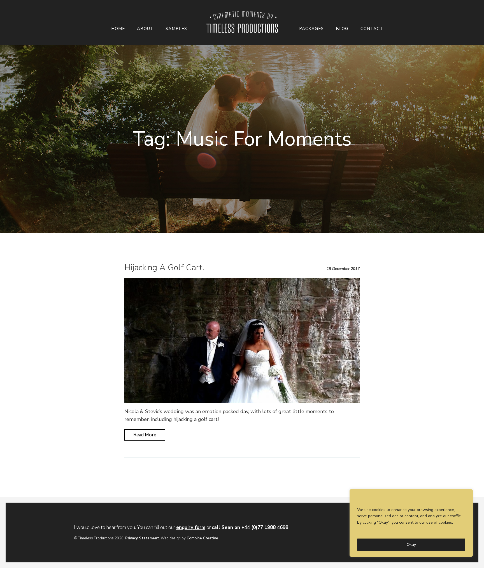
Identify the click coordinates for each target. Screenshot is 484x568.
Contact (371, 29)
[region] (411, 523)
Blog (342, 29)
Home (118, 29)
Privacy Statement (142, 538)
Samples (176, 29)
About (145, 29)
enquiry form (190, 527)
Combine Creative (202, 538)
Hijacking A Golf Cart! (164, 267)
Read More (144, 435)
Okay (411, 544)
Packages (311, 29)
